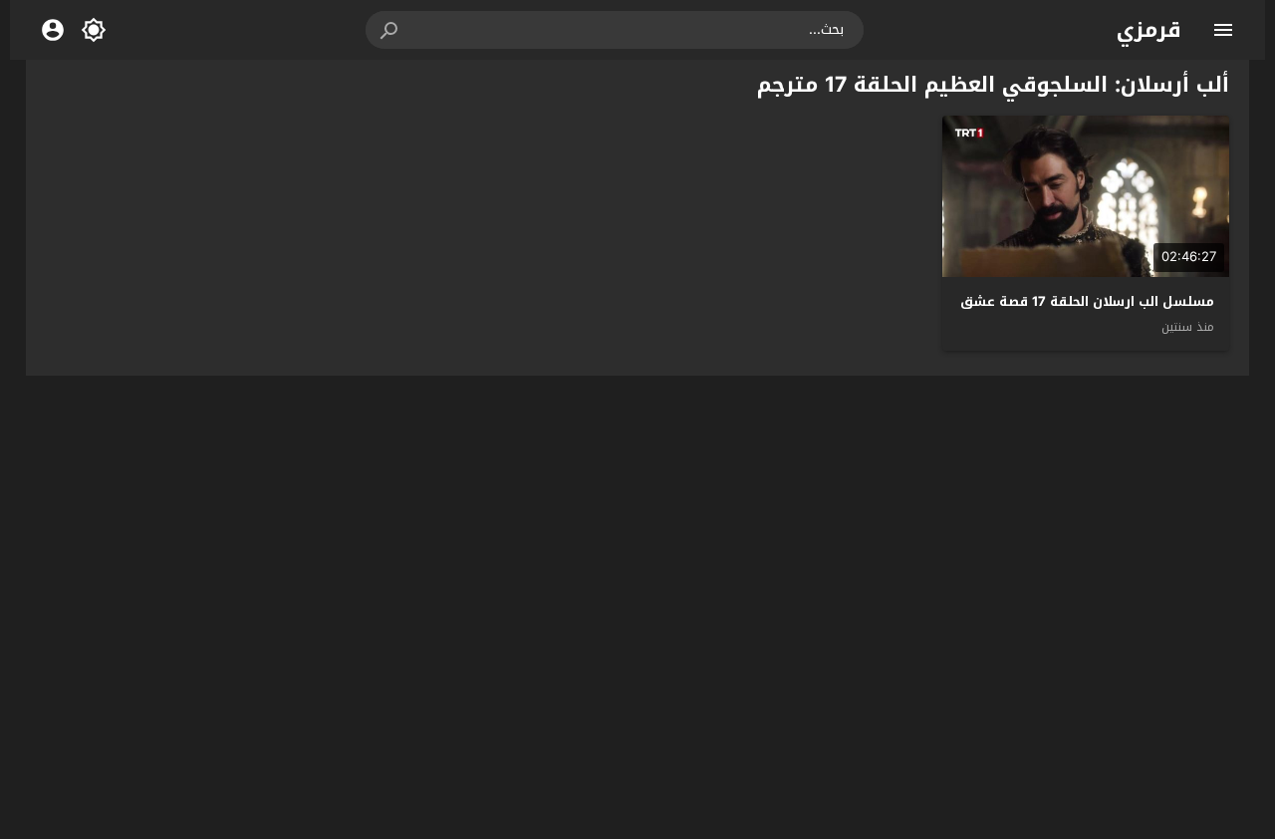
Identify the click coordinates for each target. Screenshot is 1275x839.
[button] (390, 30)
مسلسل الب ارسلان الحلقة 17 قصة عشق (1087, 301)
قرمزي (1149, 30)
